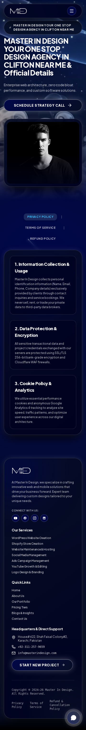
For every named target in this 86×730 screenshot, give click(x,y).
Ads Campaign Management (30, 561)
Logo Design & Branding (27, 572)
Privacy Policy (17, 705)
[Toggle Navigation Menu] (71, 10)
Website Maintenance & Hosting (33, 549)
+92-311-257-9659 (31, 647)
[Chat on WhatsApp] (73, 717)
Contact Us (19, 618)
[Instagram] (34, 518)
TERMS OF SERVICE (40, 227)
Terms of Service (36, 705)
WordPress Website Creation (31, 538)
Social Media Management (29, 555)
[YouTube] (15, 518)
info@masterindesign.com (37, 653)
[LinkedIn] (44, 518)
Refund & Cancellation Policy (60, 705)
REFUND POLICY (43, 238)
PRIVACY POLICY (40, 217)
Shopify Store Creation (27, 543)
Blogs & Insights (23, 613)
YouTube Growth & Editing (29, 566)
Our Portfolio (21, 601)
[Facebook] (25, 518)
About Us (18, 596)
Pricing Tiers (20, 607)
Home (16, 590)
